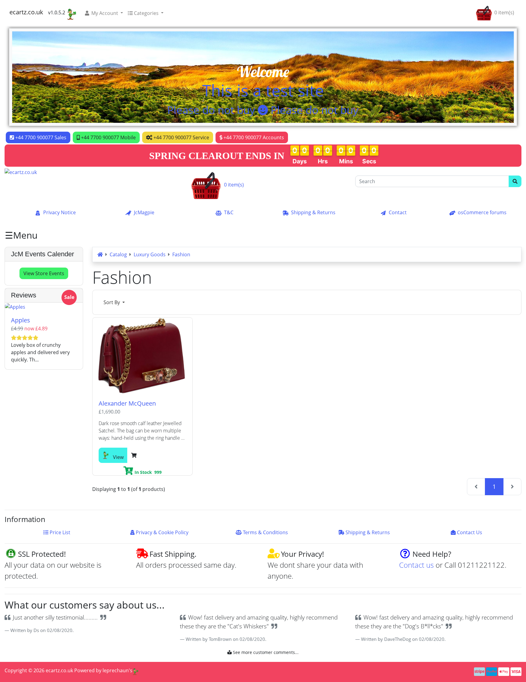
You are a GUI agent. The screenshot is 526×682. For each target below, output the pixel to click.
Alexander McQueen (127, 403)
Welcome (263, 71)
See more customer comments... (265, 652)
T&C (228, 212)
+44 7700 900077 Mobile (108, 137)
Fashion (181, 254)
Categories (146, 13)
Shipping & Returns (313, 212)
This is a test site (263, 90)
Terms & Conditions (266, 532)
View (118, 457)
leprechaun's (117, 670)
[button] (103, 13)
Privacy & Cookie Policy (163, 532)
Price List (60, 532)
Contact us (416, 565)
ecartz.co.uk (26, 12)
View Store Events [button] (43, 273)
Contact (398, 212)
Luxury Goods (150, 254)
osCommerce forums (482, 212)
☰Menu (21, 235)
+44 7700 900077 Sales (40, 137)
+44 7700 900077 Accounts (253, 137)
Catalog (118, 254)
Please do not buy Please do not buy (263, 110)
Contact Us (470, 532)
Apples (20, 320)
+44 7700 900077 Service (180, 137)
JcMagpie (144, 212)
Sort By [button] (112, 302)
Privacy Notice (59, 212)
